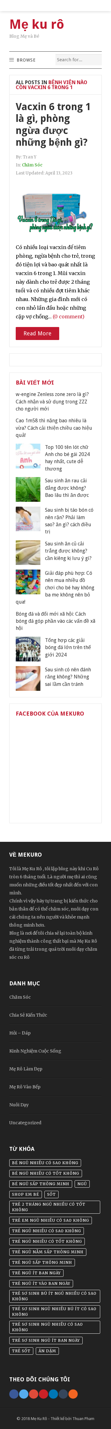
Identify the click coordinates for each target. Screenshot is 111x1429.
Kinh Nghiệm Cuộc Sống (35, 1051)
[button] (26, 60)
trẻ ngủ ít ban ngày (36, 1273)
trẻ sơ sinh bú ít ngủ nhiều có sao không (54, 1296)
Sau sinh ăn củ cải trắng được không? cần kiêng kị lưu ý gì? (68, 551)
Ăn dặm (47, 1351)
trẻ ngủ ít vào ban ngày (41, 1283)
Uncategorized (25, 1123)
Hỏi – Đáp (20, 1033)
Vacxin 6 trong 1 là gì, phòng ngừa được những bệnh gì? (53, 124)
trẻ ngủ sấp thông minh (42, 1262)
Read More (37, 333)
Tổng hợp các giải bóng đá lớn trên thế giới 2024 (68, 647)
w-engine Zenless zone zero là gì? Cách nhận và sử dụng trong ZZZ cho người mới (52, 401)
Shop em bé (25, 1194)
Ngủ (82, 1184)
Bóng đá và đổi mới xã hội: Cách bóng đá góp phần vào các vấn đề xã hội (55, 621)
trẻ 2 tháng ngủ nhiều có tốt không (48, 1207)
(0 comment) (68, 316)
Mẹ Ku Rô (39, 1418)
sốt (51, 1194)
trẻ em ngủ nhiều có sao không (50, 1220)
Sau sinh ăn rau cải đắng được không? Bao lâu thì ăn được (67, 488)
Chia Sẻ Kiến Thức (28, 1015)
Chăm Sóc (32, 165)
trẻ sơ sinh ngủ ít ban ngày (46, 1340)
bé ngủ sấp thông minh (40, 1184)
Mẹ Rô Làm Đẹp (25, 1069)
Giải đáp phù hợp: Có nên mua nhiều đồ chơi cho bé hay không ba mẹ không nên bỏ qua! (55, 587)
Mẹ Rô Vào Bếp (24, 1087)
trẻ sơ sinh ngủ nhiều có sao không (47, 1327)
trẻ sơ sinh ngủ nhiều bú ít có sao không (54, 1311)
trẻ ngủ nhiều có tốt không (47, 1241)
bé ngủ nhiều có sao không (45, 1162)
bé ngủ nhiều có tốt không (45, 1173)
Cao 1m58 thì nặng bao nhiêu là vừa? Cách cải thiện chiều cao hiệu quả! (54, 428)
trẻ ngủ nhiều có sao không (46, 1231)
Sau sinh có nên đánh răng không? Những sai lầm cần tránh (68, 677)
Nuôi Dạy (19, 1105)
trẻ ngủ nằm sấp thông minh (48, 1252)
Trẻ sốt (21, 1351)
